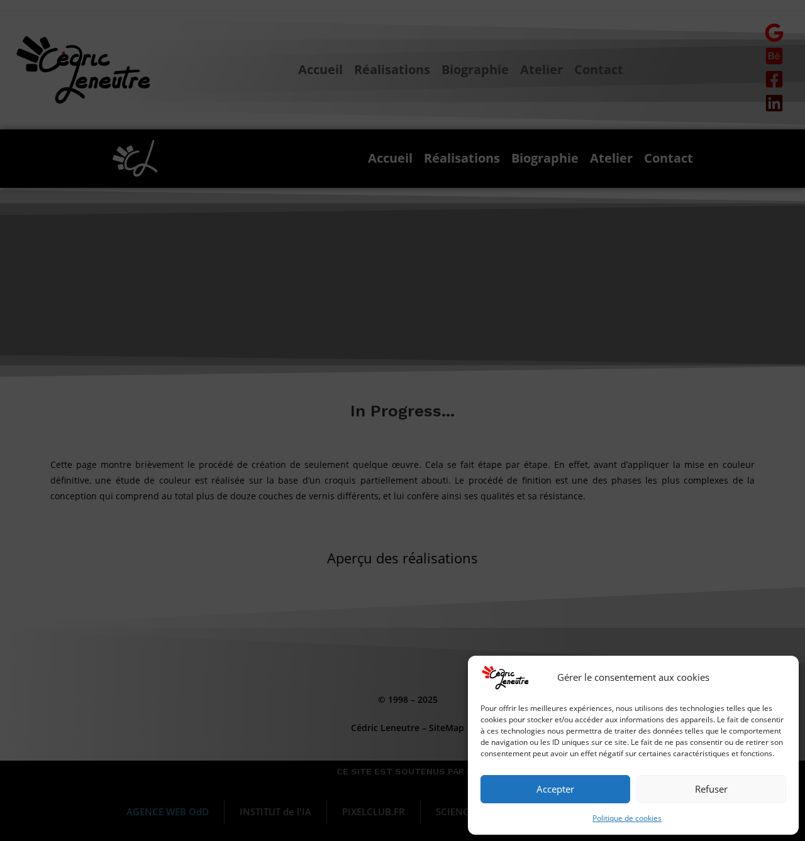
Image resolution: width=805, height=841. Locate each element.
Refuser (711, 789)
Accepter (555, 789)
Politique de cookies (627, 818)
